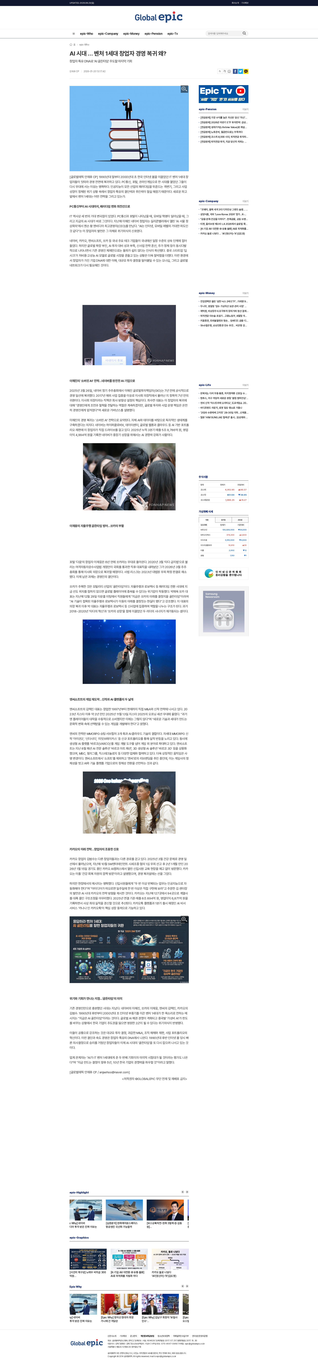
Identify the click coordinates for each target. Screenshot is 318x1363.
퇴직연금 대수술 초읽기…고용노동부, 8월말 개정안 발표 (224, 315)
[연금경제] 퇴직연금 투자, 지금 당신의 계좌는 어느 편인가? (224, 141)
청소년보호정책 (163, 1336)
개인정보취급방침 (147, 1336)
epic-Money (131, 33)
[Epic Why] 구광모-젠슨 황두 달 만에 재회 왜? (124, 1319)
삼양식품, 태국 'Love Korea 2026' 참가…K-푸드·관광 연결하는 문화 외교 (224, 214)
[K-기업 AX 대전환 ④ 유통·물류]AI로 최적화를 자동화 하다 (127, 1274)
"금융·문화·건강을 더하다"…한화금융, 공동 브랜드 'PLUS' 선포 (224, 219)
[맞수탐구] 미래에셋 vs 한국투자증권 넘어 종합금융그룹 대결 (86, 1225)
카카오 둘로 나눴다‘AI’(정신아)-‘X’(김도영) (164, 1274)
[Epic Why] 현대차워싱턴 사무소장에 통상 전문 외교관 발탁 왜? (169, 1319)
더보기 (245, 109)
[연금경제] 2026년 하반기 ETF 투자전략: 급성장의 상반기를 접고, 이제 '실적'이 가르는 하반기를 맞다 (224, 122)
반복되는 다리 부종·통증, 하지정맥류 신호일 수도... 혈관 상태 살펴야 (224, 393)
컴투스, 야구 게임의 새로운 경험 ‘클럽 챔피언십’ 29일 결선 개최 (224, 398)
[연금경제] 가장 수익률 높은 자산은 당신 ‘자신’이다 (224, 117)
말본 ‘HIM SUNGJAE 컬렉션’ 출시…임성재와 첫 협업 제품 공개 (224, 417)
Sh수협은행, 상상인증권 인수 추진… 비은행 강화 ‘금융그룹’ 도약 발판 (224, 325)
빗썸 (207, 520)
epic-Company (108, 33)
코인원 (240, 520)
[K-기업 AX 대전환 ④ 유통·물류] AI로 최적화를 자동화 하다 (224, 228)
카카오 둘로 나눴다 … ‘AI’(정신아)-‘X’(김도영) (222, 233)
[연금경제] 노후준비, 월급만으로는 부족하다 (221, 132)
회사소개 (235, 3)
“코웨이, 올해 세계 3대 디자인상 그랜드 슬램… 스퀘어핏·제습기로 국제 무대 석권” (224, 209)
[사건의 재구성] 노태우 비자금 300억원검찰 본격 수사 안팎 (88, 1274)
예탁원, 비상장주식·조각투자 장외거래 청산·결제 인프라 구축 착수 (224, 311)
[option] (90, 1214)
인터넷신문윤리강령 (199, 1336)
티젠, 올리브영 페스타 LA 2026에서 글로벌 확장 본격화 (224, 223)
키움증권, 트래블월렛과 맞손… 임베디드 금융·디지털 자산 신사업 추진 (224, 320)
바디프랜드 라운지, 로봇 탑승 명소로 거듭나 (221, 407)
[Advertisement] (129, 285)
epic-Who (86, 33)
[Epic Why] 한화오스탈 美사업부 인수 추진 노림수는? (87, 1319)
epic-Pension (153, 33)
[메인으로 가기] (87, 1347)
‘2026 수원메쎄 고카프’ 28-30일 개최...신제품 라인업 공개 (224, 412)
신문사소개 (112, 1336)
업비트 (223, 520)
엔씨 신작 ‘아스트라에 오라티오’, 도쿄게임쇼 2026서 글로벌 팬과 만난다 (224, 403)
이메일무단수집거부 (180, 1336)
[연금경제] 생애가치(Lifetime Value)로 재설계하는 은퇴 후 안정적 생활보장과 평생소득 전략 (224, 127)
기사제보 (244, 3)
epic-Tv (172, 33)
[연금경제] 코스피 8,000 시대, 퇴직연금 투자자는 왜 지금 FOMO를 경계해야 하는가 (224, 136)
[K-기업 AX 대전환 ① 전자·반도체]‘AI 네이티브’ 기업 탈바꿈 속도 (128, 1225)
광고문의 (133, 1336)
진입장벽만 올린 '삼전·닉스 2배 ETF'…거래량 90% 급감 (224, 301)
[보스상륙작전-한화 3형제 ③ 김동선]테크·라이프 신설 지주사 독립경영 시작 (168, 1225)
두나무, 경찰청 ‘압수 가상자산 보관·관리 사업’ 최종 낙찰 (224, 306)
